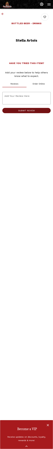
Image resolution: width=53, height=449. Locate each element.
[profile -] (41, 4)
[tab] (14, 83)
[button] (3, 14)
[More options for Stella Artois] (44, 16)
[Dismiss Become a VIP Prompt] (47, 425)
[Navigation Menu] (49, 4)
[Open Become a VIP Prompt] (26, 446)
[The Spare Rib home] (15, 4)
